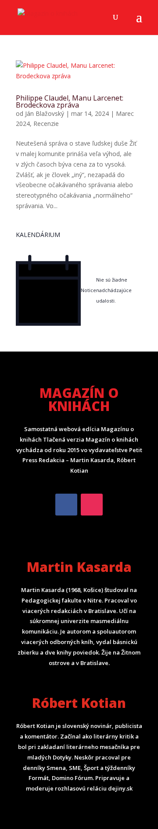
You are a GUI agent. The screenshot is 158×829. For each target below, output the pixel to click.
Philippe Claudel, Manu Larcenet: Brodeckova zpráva (69, 101)
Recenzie (46, 123)
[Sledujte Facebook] (66, 505)
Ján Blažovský (44, 113)
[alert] (79, 290)
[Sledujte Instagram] (92, 505)
